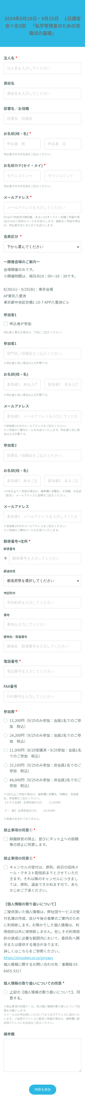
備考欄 (9, 1034)
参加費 (10, 711)
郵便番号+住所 (17, 541)
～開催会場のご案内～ (22, 261)
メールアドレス (18, 197)
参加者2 (12, 445)
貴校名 (9, 83)
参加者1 (10, 314)
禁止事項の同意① (19, 830)
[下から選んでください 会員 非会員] (42, 246)
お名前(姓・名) (17, 133)
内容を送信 (43, 1089)
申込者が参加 (20, 323)
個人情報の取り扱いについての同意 (34, 983)
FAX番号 (10, 686)
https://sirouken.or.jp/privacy (28, 957)
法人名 (10, 58)
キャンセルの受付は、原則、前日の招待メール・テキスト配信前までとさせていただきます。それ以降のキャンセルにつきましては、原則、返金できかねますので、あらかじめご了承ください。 (44, 878)
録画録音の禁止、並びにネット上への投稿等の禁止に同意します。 (44, 841)
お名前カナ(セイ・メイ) (25, 165)
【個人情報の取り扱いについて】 (31, 904)
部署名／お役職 (16, 108)
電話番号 (12, 661)
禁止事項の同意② (19, 858)
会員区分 (13, 236)
